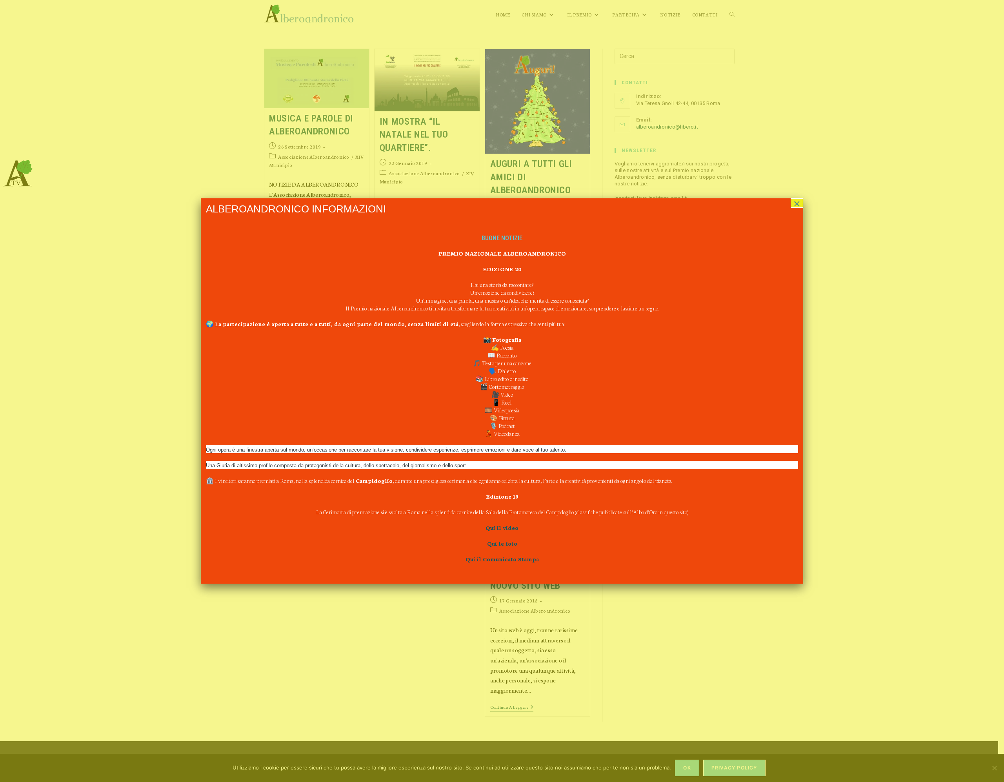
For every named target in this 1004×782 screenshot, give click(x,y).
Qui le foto (502, 543)
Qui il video (502, 528)
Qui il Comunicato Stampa (502, 559)
